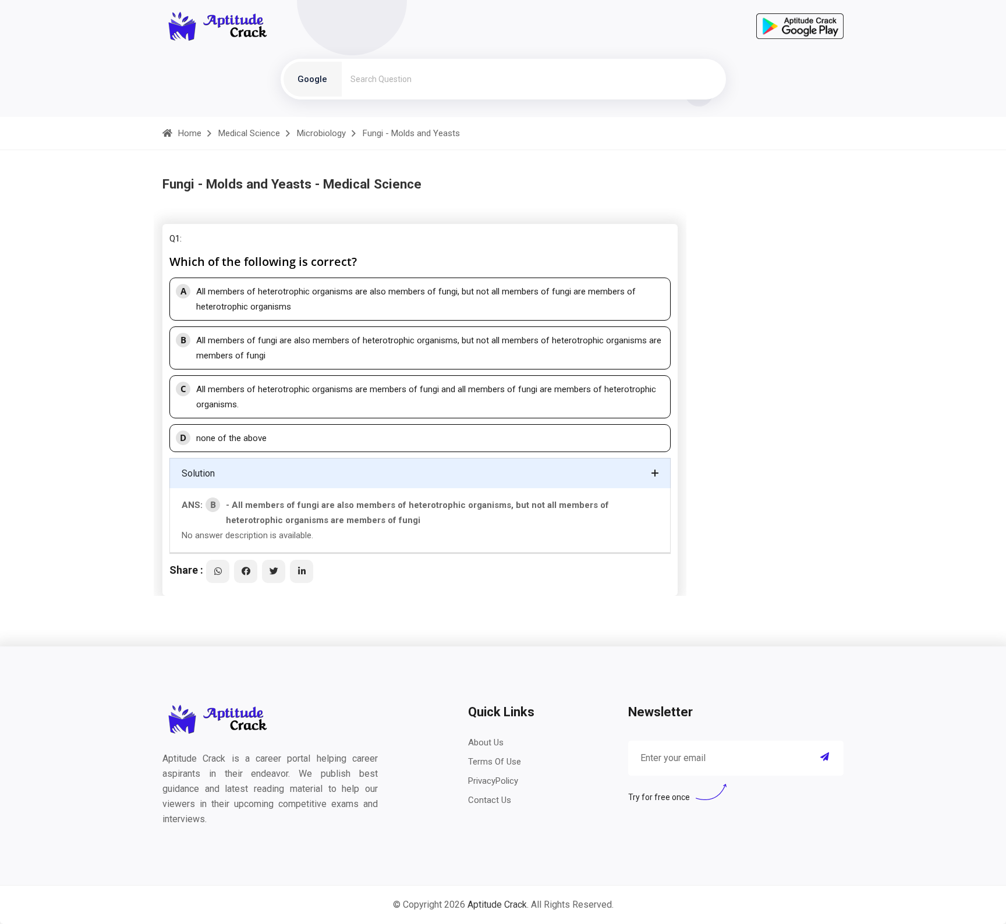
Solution (198, 473)
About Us (486, 742)
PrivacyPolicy (493, 781)
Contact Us (489, 800)
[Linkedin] (301, 571)
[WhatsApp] (217, 571)
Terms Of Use (494, 761)
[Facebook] (245, 571)
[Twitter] (273, 571)
